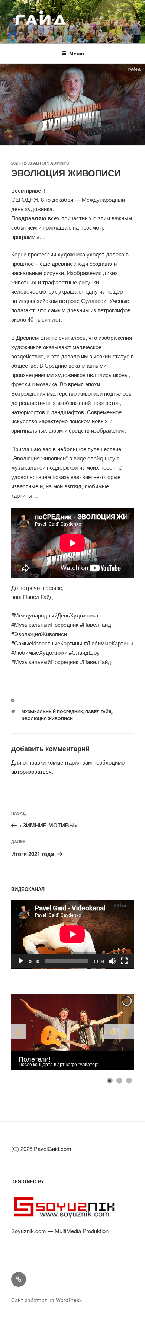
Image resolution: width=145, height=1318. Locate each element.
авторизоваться (31, 771)
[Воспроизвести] (21, 961)
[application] (72, 934)
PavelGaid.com (52, 1148)
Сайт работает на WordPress (46, 1299)
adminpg (60, 163)
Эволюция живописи (47, 718)
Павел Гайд (98, 711)
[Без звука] (112, 961)
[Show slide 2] (119, 1081)
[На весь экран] (124, 961)
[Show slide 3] (129, 1081)
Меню (76, 53)
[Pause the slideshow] (111, 1031)
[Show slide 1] (110, 1081)
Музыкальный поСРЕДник (52, 711)
